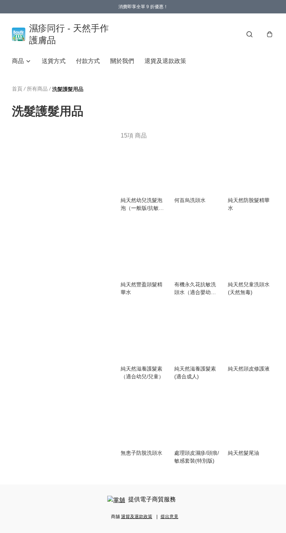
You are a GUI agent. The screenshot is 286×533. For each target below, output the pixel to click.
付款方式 (88, 61)
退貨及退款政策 (165, 61)
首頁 (17, 89)
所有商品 (37, 89)
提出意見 (169, 516)
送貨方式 (54, 61)
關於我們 (122, 61)
